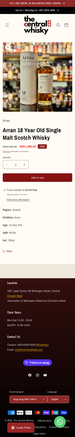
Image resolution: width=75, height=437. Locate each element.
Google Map (14, 296)
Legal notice (39, 433)
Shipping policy (38, 427)
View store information (18, 199)
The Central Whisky (23, 420)
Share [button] (9, 251)
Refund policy (45, 420)
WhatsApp (42, 345)
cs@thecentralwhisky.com (29, 350)
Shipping (6, 151)
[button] (7, 25)
